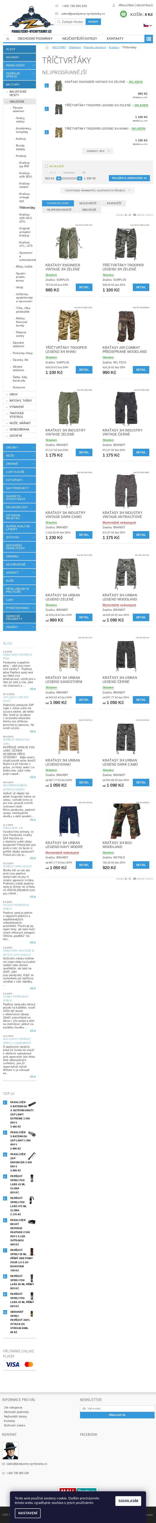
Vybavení (17, 406)
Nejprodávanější (59, 209)
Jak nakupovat (13, 1407)
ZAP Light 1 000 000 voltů (15, 699)
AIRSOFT (12, 572)
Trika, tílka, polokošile (23, 309)
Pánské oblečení (18, 109)
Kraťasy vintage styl (24, 197)
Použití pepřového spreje (16, 907)
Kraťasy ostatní (24, 185)
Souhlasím (128, 1501)
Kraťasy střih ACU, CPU (26, 218)
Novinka (69, 172)
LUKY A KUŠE (15, 471)
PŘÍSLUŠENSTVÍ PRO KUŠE (17, 590)
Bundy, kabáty (20, 147)
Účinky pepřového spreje (15, 999)
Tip (84, 172)
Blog (7, 643)
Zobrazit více (95, 151)
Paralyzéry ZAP (13, 828)
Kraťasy (21, 155)
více (33, 689)
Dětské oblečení (18, 368)
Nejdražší (114, 203)
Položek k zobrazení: (129, 178)
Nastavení (27, 1513)
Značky (12, 627)
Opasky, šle (20, 359)
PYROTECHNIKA (17, 608)
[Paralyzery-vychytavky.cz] (31, 20)
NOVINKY (12, 57)
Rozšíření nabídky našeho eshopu (15, 787)
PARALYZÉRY (15, 65)
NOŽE (10, 455)
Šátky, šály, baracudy (20, 378)
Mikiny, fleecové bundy (21, 322)
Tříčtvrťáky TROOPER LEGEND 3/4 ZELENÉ (106, 105)
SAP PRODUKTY (17, 488)
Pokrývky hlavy (23, 353)
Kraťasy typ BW (24, 164)
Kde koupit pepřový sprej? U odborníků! (17, 1041)
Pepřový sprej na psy (17, 866)
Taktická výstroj (17, 415)
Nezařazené (16, 564)
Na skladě (56, 166)
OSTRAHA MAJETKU (13, 517)
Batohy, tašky (21, 400)
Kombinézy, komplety (23, 130)
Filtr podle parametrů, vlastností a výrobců (95, 190)
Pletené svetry (21, 334)
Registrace (144, 5)
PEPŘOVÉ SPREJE (13, 75)
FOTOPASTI (14, 480)
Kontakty (115, 38)
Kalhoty (21, 138)
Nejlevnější (87, 203)
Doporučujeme (58, 203)
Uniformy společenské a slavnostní (24, 297)
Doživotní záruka (14, 1425)
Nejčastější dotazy (79, 38)
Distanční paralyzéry (15, 547)
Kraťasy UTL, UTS (26, 244)
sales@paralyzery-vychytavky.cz (27, 1463)
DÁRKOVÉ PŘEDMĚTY (14, 617)
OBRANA (12, 556)
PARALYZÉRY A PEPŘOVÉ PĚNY (17, 657)
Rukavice (19, 387)
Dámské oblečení (18, 344)
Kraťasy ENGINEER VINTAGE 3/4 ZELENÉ (103, 81)
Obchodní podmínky (35, 38)
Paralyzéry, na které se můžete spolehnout (18, 953)
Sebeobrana (19, 429)
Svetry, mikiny (20, 119)
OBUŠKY (12, 447)
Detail (84, 287)
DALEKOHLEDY (17, 507)
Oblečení (17, 101)
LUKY (10, 599)
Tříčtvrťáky (27, 207)
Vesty (19, 287)
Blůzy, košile (24, 266)
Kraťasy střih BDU (25, 174)
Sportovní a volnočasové (27, 256)
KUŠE (10, 580)
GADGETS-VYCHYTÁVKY (15, 498)
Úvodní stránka (8, 38)
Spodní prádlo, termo (21, 277)
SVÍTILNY (12, 537)
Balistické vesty (18, 93)
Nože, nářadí (20, 423)
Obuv (14, 394)
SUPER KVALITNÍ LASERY (18, 528)
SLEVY (10, 49)
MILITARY (13, 84)
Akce (52, 172)
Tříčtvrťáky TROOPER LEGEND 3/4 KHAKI (105, 128)
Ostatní (16, 435)
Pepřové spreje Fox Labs (16, 742)
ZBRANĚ (12, 463)
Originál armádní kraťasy (24, 232)
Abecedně (89, 209)
